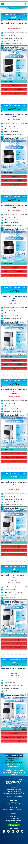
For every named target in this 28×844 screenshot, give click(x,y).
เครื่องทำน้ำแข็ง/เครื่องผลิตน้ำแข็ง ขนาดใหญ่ (14, 568)
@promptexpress (14, 822)
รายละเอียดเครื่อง (13, 86)
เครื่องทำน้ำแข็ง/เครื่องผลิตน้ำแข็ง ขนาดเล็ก (14, 16)
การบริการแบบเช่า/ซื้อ (13, 93)
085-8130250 (14, 817)
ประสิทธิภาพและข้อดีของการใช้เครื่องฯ (13, 89)
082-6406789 (15, 818)
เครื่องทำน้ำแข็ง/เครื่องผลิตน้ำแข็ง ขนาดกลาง (14, 289)
